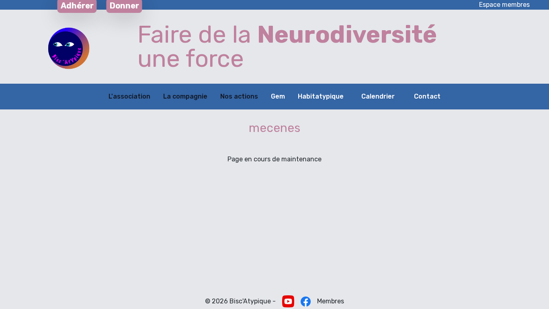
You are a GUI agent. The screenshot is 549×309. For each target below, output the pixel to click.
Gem (278, 96)
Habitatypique (321, 96)
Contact (427, 96)
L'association (129, 96)
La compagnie (185, 96)
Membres (330, 301)
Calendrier (378, 96)
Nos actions (239, 96)
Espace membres (504, 4)
